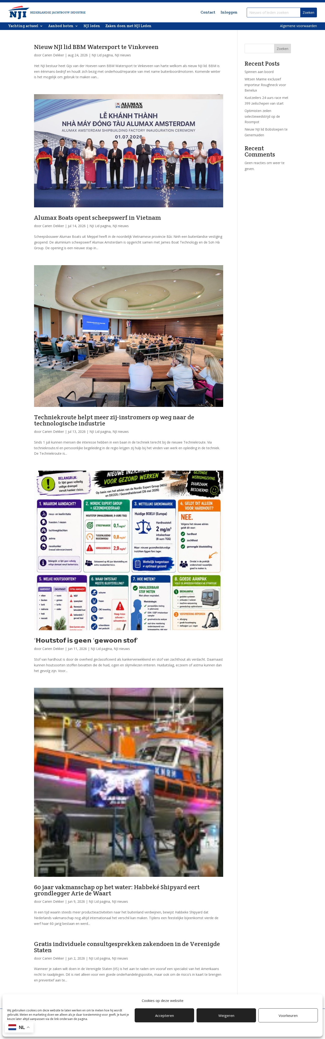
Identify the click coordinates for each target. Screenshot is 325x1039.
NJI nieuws (123, 55)
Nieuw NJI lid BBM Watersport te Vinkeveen (96, 47)
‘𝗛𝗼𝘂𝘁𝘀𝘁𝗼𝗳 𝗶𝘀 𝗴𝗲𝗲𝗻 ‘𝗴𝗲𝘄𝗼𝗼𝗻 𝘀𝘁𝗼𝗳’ (86, 640)
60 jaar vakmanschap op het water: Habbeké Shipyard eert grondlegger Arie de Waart (117, 890)
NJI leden (92, 26)
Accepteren (164, 1015)
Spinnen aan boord (259, 71)
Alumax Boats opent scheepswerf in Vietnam (97, 217)
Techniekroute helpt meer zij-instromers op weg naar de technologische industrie (114, 420)
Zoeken (282, 48)
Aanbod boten (61, 26)
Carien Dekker (53, 55)
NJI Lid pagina (102, 55)
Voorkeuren (288, 1015)
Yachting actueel (23, 26)
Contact (208, 12)
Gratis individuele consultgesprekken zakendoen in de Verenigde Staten (127, 947)
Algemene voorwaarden (298, 26)
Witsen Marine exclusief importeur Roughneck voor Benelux (265, 85)
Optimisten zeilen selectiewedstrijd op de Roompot (262, 116)
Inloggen (229, 12)
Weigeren (226, 1015)
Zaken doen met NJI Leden (128, 26)
